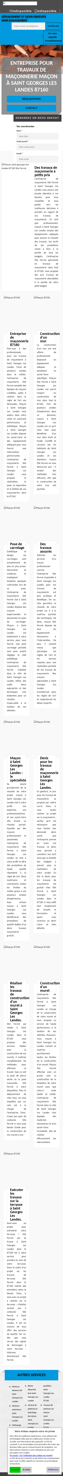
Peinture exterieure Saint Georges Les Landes (17, 1413)
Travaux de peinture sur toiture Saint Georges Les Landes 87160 (48, 1416)
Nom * (19, 131)
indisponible (22, 11)
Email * (20, 154)
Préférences (53, 1470)
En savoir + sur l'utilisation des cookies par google (31, 1455)
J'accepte (15, 1470)
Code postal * (23, 141)
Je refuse (26, 1470)
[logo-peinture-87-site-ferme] (20, 3)
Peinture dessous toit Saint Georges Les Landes (17, 1394)
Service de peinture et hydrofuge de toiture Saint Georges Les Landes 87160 (33, 1418)
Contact (32, 108)
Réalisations (31, 99)
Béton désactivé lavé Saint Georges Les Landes (33, 1393)
